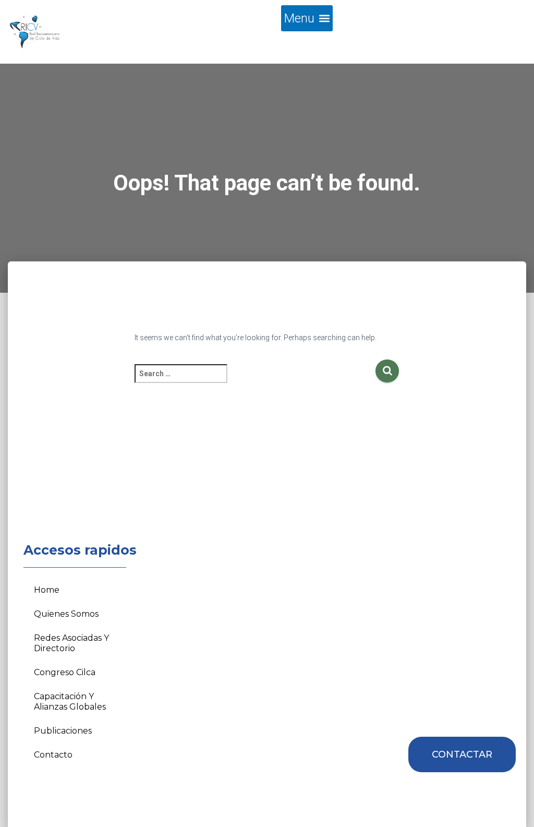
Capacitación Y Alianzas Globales (70, 701)
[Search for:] (255, 380)
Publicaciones (63, 731)
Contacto (53, 755)
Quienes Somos (66, 614)
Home (46, 590)
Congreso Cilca (64, 672)
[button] (307, 18)
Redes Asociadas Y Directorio (71, 643)
